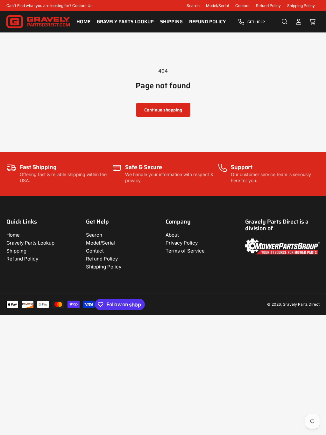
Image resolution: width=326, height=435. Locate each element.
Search (193, 5)
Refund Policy (268, 5)
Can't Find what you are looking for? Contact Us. (49, 5)
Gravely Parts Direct (301, 304)
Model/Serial (217, 5)
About (172, 235)
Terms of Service (185, 251)
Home (83, 21)
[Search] (285, 22)
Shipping (171, 21)
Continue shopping (163, 109)
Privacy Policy (182, 243)
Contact (242, 5)
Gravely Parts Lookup (125, 21)
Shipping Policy (301, 5)
